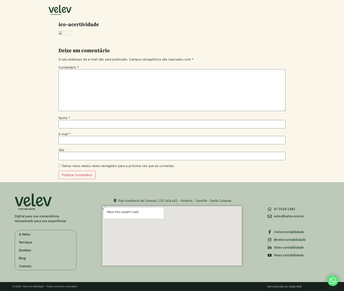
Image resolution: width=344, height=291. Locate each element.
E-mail (65, 134)
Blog (268, 10)
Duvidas (248, 10)
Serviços (225, 10)
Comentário (69, 67)
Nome (64, 117)
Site (61, 149)
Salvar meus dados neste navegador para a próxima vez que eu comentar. (118, 165)
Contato (287, 10)
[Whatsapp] (332, 280)
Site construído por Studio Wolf (284, 286)
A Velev (203, 10)
